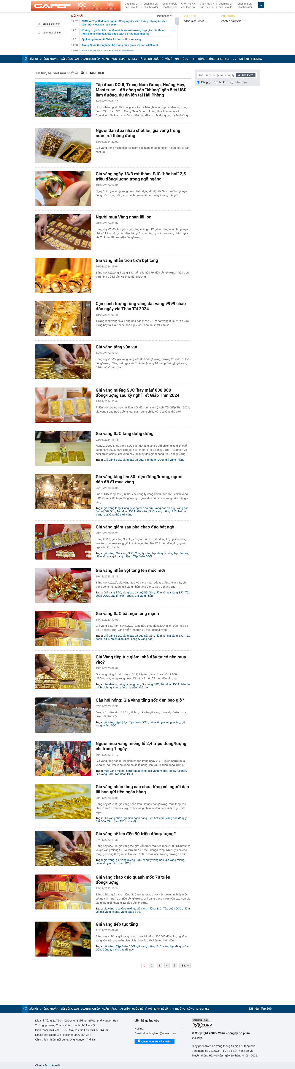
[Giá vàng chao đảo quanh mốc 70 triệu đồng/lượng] (63, 892)
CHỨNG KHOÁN (49, 58)
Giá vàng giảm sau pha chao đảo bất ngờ (135, 527)
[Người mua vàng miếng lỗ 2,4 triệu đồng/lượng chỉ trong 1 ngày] (63, 758)
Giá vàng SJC (112, 459)
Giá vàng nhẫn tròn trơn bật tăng (127, 260)
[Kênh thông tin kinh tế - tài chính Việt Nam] (76, 6)
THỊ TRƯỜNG (197, 58)
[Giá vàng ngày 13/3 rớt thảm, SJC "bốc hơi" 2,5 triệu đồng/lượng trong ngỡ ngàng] (63, 188)
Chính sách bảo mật (47, 1065)
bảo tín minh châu (122, 595)
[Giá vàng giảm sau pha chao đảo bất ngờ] (63, 542)
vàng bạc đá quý (133, 459)
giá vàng (109, 553)
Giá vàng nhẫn (144, 595)
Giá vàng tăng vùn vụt (117, 346)
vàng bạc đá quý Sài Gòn (138, 592)
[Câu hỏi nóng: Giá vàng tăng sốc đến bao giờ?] (63, 715)
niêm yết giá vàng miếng (165, 722)
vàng (129, 514)
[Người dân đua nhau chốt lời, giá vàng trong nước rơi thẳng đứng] (63, 145)
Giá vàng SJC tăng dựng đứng (125, 433)
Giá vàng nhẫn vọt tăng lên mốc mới (130, 570)
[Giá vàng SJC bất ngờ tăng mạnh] (63, 628)
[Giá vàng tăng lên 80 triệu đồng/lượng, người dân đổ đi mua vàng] (63, 491)
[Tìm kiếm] (246, 75)
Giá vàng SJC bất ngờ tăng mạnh (127, 613)
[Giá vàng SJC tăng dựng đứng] (63, 448)
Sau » (185, 965)
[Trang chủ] (25, 58)
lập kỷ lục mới (177, 770)
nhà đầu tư (110, 684)
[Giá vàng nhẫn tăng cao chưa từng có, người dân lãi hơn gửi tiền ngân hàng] (63, 801)
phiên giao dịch (120, 638)
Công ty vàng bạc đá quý (137, 508)
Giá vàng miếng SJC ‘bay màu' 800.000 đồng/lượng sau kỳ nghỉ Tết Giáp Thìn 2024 (137, 392)
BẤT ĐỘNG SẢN (69, 58)
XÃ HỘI (33, 58)
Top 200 (266, 1008)
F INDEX (256, 59)
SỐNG (211, 58)
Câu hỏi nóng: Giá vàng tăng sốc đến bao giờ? (140, 700)
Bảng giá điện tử (51, 23)
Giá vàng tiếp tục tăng (117, 924)
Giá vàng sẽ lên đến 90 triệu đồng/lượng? (136, 833)
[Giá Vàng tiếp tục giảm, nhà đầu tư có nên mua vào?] (63, 671)
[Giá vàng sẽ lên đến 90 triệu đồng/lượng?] (63, 848)
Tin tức (223, 82)
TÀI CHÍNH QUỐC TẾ (151, 58)
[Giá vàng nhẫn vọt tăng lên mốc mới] (63, 585)
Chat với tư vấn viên (156, 1041)
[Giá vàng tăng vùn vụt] (63, 362)
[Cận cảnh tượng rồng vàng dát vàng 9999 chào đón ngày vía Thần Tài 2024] (63, 318)
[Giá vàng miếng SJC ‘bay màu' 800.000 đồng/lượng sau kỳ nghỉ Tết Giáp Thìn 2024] (63, 405)
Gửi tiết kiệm (157, 818)
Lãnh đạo (241, 82)
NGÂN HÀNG (109, 58)
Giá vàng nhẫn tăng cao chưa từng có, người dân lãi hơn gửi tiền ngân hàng (142, 789)
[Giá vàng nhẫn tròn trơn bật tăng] (63, 275)
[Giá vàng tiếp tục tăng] (63, 939)
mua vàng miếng (114, 770)
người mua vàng (136, 770)
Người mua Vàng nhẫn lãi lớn (124, 217)
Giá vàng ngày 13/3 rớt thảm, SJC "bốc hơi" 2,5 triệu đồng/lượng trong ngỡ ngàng (141, 176)
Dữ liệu (244, 59)
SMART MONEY (128, 58)
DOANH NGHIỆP (90, 58)
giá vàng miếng (174, 459)
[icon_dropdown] (261, 5)
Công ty (206, 82)
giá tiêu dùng (118, 687)
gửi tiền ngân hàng (135, 818)
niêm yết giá (103, 556)
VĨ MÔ (168, 58)
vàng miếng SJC (166, 511)
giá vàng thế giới (114, 514)
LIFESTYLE (223, 58)
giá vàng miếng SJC (128, 860)
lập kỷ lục (122, 722)
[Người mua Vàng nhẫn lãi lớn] (63, 232)
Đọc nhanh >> (165, 15)
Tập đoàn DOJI (154, 459)
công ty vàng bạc (141, 638)
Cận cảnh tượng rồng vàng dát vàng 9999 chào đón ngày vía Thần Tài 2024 (141, 306)
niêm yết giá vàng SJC (170, 592)
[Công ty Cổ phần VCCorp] (226, 1023)
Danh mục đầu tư (52, 32)
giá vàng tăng (112, 508)
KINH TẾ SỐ (181, 58)
